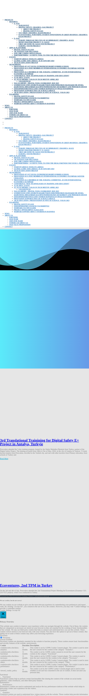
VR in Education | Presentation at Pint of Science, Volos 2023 (41, 92)
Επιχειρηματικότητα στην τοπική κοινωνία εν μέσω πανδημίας (43, 89)
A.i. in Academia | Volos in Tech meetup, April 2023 (36, 79)
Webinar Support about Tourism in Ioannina (34, 104)
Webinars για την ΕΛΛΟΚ (25, 100)
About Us (9, 107)
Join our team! (16, 113)
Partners (13, 109)
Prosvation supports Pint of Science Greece (34, 90)
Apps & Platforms (17, 48)
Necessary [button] (4, 635)
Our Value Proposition (19, 117)
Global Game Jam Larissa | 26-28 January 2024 (34, 61)
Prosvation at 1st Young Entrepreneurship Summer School (41, 66)
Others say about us (18, 115)
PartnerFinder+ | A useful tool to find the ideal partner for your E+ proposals (51, 55)
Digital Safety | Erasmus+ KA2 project (36, 27)
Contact (9, 118)
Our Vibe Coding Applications (27, 53)
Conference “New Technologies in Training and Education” (41, 76)
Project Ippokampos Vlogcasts (28, 102)
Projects (9, 20)
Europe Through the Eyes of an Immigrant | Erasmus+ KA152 (46, 40)
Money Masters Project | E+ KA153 (34, 42)
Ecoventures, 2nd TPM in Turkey (26, 585)
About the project (32, 29)
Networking (15, 64)
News (7, 105)
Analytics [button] (3, 690)
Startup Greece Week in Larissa (28, 59)
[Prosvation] (15, 16)
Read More (4, 459)
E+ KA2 (17, 23)
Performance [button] (4, 682)
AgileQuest (24, 25)
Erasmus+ (13, 22)
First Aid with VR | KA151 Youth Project (37, 44)
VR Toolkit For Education (26, 51)
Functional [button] (4, 675)
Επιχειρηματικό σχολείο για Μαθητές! (31, 98)
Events (12, 57)
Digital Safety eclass (33, 31)
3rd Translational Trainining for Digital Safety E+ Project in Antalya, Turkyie (39, 442)
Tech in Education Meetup (26, 63)
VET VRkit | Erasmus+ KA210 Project (35, 33)
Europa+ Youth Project (29, 46)
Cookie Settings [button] (6, 610)
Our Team (13, 111)
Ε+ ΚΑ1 (17, 38)
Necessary (6, 638)
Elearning (14, 94)
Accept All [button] (16, 610)
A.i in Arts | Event (22, 77)
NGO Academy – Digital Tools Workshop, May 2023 (36, 83)
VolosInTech (24, 81)
